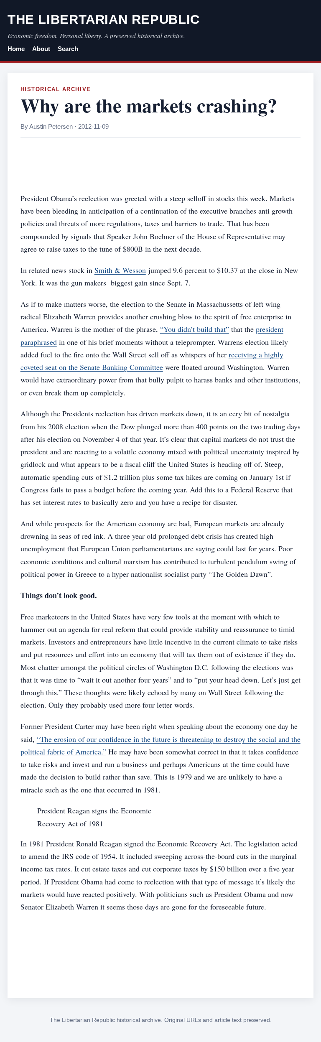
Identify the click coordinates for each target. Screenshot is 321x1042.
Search (68, 49)
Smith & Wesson (120, 270)
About (41, 49)
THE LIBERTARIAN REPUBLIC (104, 19)
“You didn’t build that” (194, 329)
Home (16, 49)
